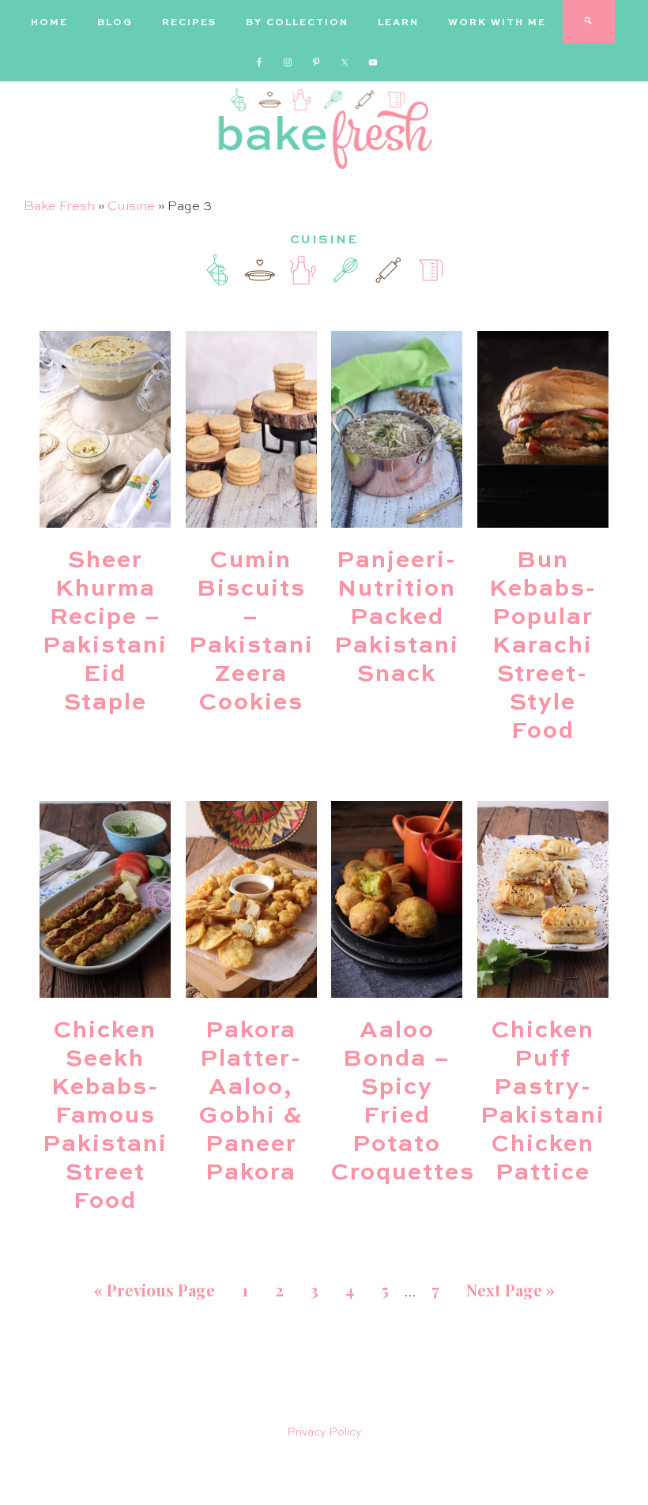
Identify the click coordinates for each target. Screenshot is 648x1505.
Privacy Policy (324, 1432)
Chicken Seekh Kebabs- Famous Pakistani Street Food (105, 1116)
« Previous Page (154, 1289)
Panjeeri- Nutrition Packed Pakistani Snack (396, 618)
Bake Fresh (59, 207)
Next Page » (510, 1289)
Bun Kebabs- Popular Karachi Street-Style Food (543, 646)
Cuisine (131, 207)
